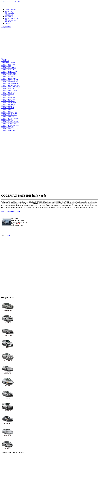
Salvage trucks (9, 13)
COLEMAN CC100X (8, 69)
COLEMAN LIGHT (7, 94)
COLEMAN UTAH (7, 127)
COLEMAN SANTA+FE (9, 113)
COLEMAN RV (6, 111)
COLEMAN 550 (6, 66)
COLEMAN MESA (7, 95)
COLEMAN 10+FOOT (8, 64)
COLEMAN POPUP (7, 108)
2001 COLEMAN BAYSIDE (10, 211)
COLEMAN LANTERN (9, 92)
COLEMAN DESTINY (8, 78)
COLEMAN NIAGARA (9, 97)
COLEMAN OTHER (8, 101)
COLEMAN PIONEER (8, 102)
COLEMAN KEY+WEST (9, 90)
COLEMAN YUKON (8, 130)
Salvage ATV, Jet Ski (11, 18)
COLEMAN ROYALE (8, 109)
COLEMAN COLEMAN (9, 75)
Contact (7, 23)
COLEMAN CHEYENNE (9, 71)
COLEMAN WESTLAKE (9, 129)
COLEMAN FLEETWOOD (10, 83)
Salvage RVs (9, 15)
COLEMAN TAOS (7, 120)
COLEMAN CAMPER (8, 68)
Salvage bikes (9, 11)
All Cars (3, 59)
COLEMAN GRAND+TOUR (10, 87)
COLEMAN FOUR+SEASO (10, 85)
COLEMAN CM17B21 (8, 73)
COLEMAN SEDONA (8, 116)
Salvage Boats (9, 16)
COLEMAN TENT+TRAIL (10, 122)
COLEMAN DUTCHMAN (9, 80)
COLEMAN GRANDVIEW (10, 88)
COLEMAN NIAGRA (8, 99)
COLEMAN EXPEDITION (10, 82)
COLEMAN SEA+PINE (9, 115)
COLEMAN (5, 61)
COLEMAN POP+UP (8, 104)
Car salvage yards (10, 9)
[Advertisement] (49, 42)
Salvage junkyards (10, 20)
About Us (8, 22)
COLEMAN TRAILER (8, 123)
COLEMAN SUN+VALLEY (10, 118)
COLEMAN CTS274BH (9, 76)
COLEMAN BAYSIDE (9, 62)
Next (8, 236)
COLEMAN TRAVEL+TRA (10, 125)
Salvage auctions (6, 27)
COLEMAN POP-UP (8, 106)
